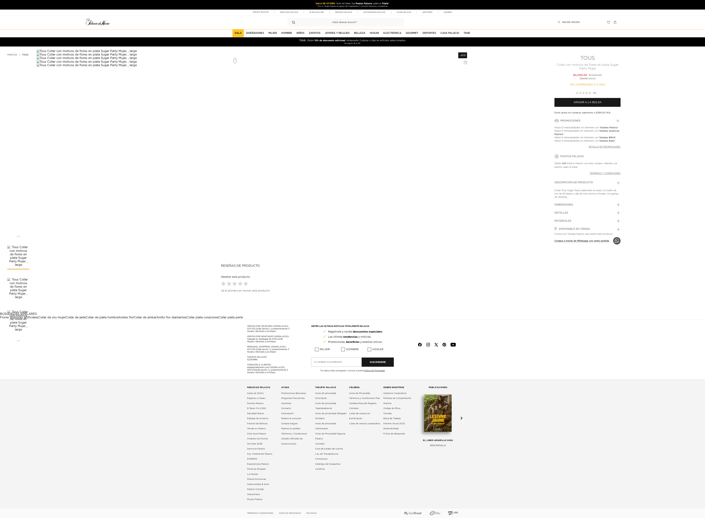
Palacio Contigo (255, 489)
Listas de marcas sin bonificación (359, 416)
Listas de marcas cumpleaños (364, 424)
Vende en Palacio (256, 429)
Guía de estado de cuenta (329, 449)
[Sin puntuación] (584, 93)
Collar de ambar (145, 317)
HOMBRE (286, 33)
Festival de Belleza (257, 424)
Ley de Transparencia (326, 454)
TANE (467, 33)
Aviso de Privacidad (359, 393)
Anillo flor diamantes (171, 317)
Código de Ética (391, 408)
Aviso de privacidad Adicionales (325, 426)
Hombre (352, 349)
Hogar (378, 349)
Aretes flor (126, 317)
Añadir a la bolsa (587, 102)
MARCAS (12, 55)
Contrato (320, 444)
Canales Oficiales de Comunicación (292, 441)
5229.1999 (252, 360)
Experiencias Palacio (258, 464)
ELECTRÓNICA (392, 33)
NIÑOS (300, 33)
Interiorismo (253, 494)
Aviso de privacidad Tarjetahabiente (325, 406)
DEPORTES (429, 33)
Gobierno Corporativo (395, 393)
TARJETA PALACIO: (257, 357)
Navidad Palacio (255, 413)
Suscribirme (378, 362)
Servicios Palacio (256, 449)
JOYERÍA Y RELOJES (337, 33)
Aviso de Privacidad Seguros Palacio (330, 436)
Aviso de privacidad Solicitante (325, 395)
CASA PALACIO (449, 33)
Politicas (311, 513)
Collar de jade (76, 317)
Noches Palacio (255, 403)
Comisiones (321, 459)
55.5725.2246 (254, 329)
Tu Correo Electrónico (328, 362)
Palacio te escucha (291, 418)
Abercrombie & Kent (258, 484)
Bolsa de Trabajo (392, 418)
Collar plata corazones (202, 317)
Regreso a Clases (256, 398)
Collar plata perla (230, 317)
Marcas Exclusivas (256, 479)
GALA (238, 33)
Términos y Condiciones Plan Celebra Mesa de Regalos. (364, 400)
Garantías (286, 403)
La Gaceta (252, 474)
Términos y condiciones (605, 173)
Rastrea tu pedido (290, 429)
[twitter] (436, 345)
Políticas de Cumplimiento (397, 398)
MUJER (272, 33)
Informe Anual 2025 (394, 424)
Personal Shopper (256, 469)
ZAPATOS (314, 33)
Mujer (325, 349)
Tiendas (387, 413)
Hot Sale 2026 (255, 444)
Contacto (286, 408)
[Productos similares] (465, 62)
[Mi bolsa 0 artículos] (615, 22)
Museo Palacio (255, 499)
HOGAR (374, 33)
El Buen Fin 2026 (256, 408)
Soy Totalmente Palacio (259, 454)
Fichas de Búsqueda (394, 434)
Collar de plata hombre (102, 317)
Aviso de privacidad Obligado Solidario (330, 416)
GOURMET (412, 33)
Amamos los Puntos (257, 439)
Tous (25, 55)
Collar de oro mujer (52, 317)
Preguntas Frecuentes (293, 398)
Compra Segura (289, 424)
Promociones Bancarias (293, 393)
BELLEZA (359, 33)
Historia (387, 403)
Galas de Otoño (255, 393)
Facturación (287, 413)
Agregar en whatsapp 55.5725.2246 (265, 339)
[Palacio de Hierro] (98, 21)
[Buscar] (293, 22)
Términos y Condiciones (294, 434)
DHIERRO (252, 459)
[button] (224, 283)
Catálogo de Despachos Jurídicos (328, 466)
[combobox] (342, 22)
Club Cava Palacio (256, 434)
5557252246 (253, 370)
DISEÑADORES (255, 33)
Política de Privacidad (374, 371)
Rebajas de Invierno (257, 418)
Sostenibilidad (391, 429)
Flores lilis (7, 317)
